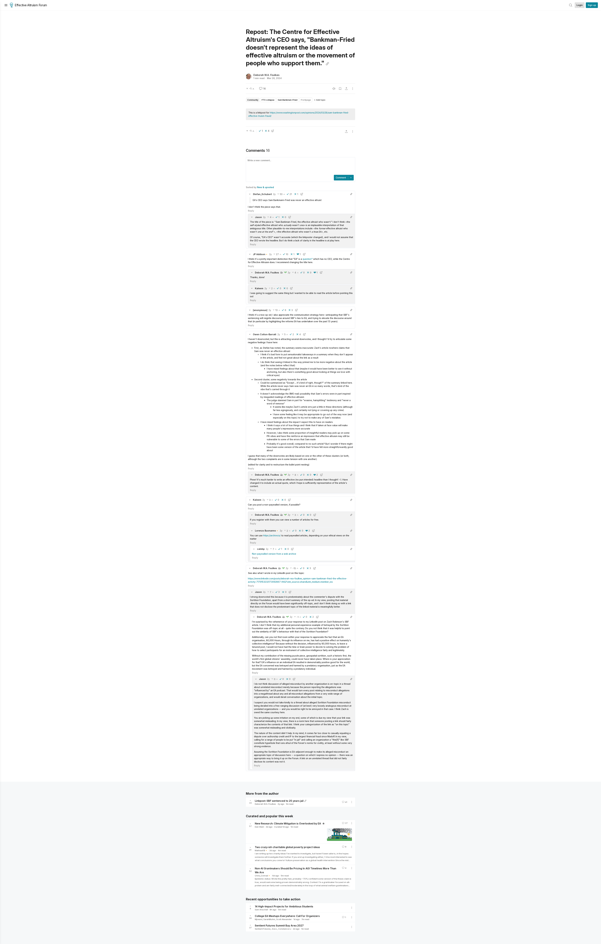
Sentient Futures (263, 929)
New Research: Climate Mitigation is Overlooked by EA (288, 823)
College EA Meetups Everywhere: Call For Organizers (287, 916)
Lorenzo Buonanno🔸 (267, 530)
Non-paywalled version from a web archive (274, 553)
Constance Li (284, 929)
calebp (261, 549)
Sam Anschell (261, 909)
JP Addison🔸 (260, 254)
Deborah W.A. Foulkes (266, 75)
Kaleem (259, 288)
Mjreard (258, 919)
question (307, 259)
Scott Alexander (284, 919)
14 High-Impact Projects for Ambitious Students (284, 906)
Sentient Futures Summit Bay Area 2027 (279, 925)
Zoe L (274, 929)
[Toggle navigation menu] (6, 5)
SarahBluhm (269, 919)
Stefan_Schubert (262, 194)
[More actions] (352, 88)
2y (274, 194)
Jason (258, 217)
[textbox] (300, 166)
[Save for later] (340, 88)
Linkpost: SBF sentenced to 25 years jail (279, 800)
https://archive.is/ (272, 535)
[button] (250, 194)
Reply (251, 210)
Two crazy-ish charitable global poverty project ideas (287, 847)
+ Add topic (320, 100)
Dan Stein (259, 827)
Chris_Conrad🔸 (263, 875)
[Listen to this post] (333, 88)
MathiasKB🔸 (261, 850)
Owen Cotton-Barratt (264, 334)
